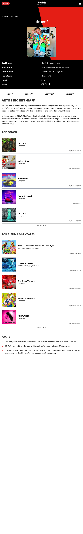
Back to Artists (11, 16)
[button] (41, 3)
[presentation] (41, 145)
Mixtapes (49, 94)
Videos (70, 94)
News (9, 94)
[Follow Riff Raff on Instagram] (43, 84)
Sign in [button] (5, 3)
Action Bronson (29, 121)
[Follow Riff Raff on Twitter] (46, 84)
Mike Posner (75, 121)
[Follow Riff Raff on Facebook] (49, 84)
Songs (28, 94)
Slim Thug (9, 124)
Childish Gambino (53, 121)
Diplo (38, 116)
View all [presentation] (40, 225)
